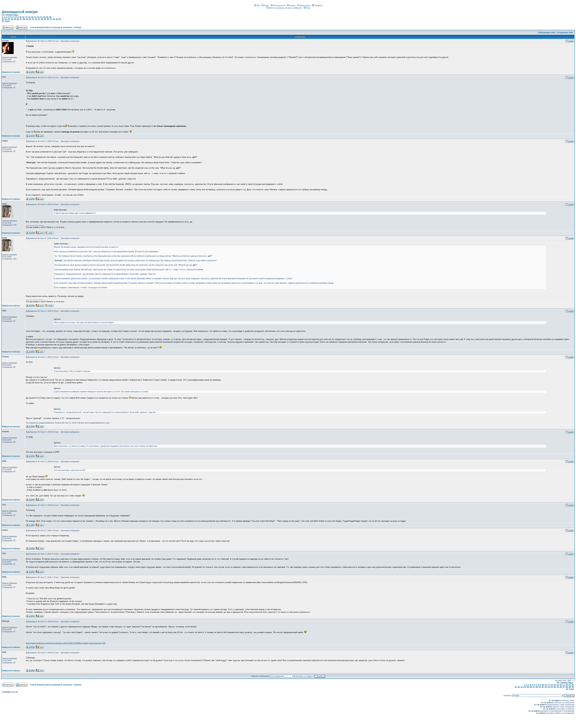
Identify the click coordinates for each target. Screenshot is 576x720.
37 (51, 19)
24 (12, 19)
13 (29, 17)
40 (60, 19)
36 (48, 19)
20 (50, 17)
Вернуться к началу (11, 72)
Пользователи (279, 5)
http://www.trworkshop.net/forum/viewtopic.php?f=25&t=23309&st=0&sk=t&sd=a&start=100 (65, 643)
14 (32, 17)
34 (42, 19)
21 (3, 19)
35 (45, 19)
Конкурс (78, 27)
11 (23, 17)
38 (54, 19)
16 (38, 17)
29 (27, 19)
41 (3, 21)
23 (9, 19)
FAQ (258, 5)
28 (24, 19)
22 (6, 19)
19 (47, 17)
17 (41, 17)
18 (44, 17)
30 (30, 19)
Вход (308, 8)
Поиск (266, 5)
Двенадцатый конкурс (20, 12)
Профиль (318, 5)
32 (36, 19)
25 (15, 19)
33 (39, 19)
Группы (292, 5)
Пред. (15, 15)
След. (7, 21)
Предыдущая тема (546, 33)
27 (21, 19)
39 (57, 19)
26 (18, 19)
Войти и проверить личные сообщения (285, 8)
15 (35, 17)
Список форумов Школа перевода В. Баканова (51, 27)
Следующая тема (565, 33)
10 (20, 17)
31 (33, 19)
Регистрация (305, 5)
